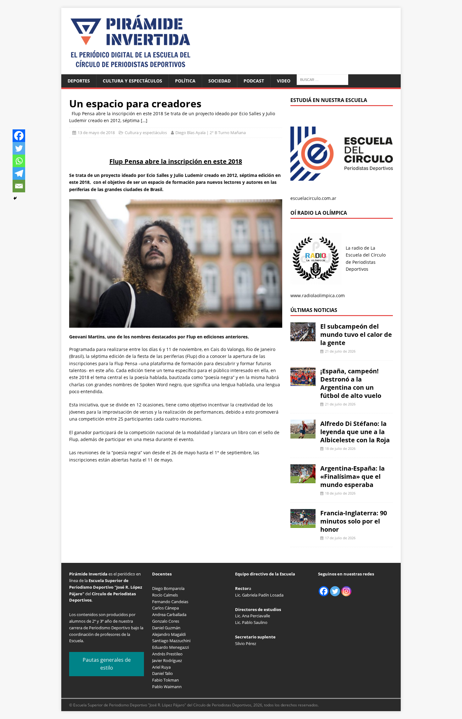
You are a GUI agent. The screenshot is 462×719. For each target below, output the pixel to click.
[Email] (19, 186)
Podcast (254, 81)
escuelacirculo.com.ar (313, 198)
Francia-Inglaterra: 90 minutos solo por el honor (353, 521)
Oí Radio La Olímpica (318, 212)
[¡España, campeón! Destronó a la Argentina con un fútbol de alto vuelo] (303, 382)
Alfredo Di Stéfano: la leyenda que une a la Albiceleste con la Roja (355, 431)
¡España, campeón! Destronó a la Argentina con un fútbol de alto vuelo (350, 383)
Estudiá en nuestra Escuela (328, 100)
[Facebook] (19, 135)
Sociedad (219, 81)
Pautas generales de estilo (107, 663)
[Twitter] (19, 148)
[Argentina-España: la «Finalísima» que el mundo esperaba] (303, 480)
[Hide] (15, 198)
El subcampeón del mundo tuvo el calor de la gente (356, 334)
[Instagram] (346, 591)
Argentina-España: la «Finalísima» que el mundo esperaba (352, 476)
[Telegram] (19, 173)
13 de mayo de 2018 (96, 132)
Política (185, 81)
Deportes (79, 81)
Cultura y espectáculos (132, 81)
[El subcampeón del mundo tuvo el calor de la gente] (303, 338)
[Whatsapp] (19, 161)
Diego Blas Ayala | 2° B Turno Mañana (210, 132)
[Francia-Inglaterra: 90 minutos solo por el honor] (303, 524)
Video (283, 81)
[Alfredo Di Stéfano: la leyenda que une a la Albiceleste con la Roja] (303, 435)
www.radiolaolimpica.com (317, 295)
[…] (144, 120)
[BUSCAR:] (322, 79)
